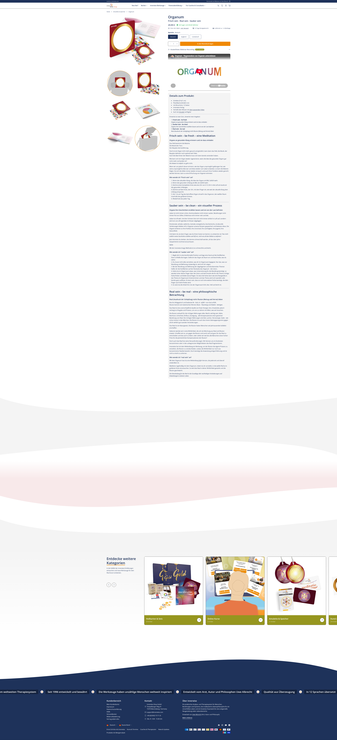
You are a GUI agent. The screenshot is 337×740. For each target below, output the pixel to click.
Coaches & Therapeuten (148, 729)
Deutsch (112, 725)
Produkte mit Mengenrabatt (116, 733)
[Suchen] (222, 5)
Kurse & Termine (132, 729)
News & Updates (163, 729)
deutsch (173, 37)
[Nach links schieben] (109, 585)
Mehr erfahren (187, 718)
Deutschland (126, 725)
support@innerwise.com (155, 712)
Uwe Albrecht (196, 714)
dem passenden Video (197, 110)
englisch (183, 37)
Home (108, 12)
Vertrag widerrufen (113, 719)
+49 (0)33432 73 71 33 (154, 716)
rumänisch (195, 37)
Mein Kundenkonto (113, 704)
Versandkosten (112, 714)
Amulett (181, 112)
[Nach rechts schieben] (114, 585)
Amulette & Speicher (119, 12)
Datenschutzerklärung (114, 709)
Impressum (110, 707)
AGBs (108, 712)
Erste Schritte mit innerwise (116, 729)
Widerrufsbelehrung (113, 717)
